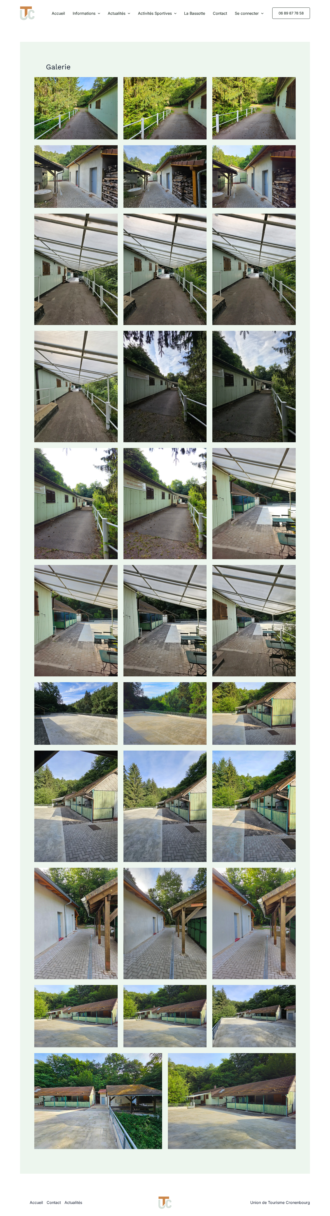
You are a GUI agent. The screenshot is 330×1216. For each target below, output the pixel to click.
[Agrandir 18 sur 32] (289, 571)
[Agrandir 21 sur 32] (289, 688)
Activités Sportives (155, 13)
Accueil (58, 13)
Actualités (116, 13)
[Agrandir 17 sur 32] (200, 571)
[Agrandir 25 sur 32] (111, 874)
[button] (97, 13)
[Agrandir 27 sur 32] (289, 874)
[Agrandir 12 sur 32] (289, 337)
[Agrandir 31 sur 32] (155, 1059)
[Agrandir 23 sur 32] (200, 756)
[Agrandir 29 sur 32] (200, 991)
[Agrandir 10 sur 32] (111, 337)
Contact (220, 13)
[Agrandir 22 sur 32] (111, 756)
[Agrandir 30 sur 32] (289, 991)
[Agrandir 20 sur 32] (200, 688)
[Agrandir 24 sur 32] (289, 756)
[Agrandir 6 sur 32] (289, 151)
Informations (84, 13)
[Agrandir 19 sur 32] (111, 688)
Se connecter (247, 13)
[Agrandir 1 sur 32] (111, 83)
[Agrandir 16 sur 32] (111, 571)
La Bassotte (194, 13)
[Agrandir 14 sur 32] (200, 454)
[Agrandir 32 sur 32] (289, 1059)
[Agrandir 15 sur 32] (289, 454)
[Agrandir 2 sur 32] (200, 83)
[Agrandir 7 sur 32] (111, 219)
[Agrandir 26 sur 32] (200, 874)
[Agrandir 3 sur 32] (289, 83)
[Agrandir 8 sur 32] (200, 219)
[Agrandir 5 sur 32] (200, 151)
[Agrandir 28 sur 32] (111, 991)
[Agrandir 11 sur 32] (200, 337)
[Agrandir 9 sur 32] (289, 219)
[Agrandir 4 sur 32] (111, 151)
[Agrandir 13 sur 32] (111, 454)
